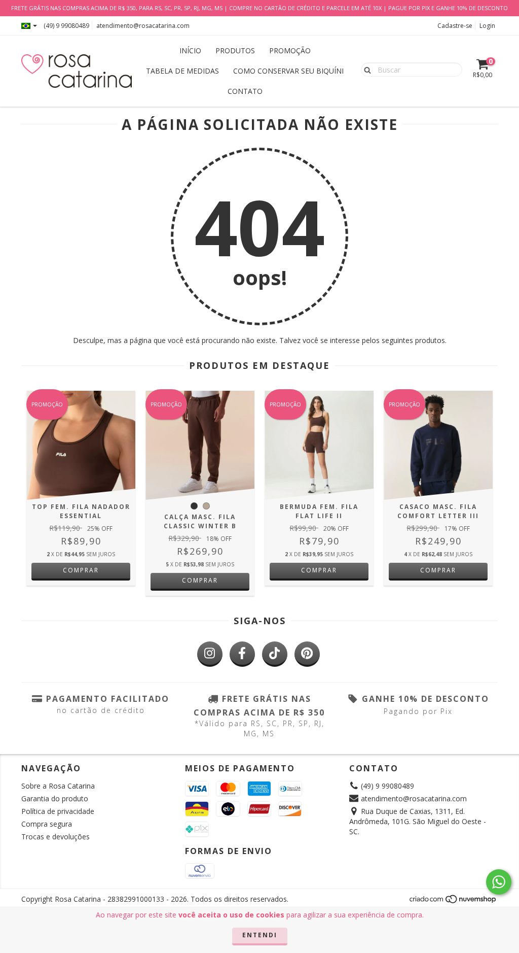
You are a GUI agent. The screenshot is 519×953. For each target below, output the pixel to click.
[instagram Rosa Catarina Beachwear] (210, 654)
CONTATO (245, 91)
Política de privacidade (57, 811)
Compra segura (46, 824)
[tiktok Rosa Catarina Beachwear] (274, 654)
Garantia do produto (54, 798)
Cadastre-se (454, 25)
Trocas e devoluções (55, 836)
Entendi (259, 935)
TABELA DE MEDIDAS (182, 71)
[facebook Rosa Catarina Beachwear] (242, 654)
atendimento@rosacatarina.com (143, 25)
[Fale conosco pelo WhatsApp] (498, 882)
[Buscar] (365, 69)
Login (487, 25)
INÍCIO (190, 50)
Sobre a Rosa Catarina (58, 786)
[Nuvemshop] (453, 902)
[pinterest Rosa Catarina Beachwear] (307, 654)
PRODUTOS (235, 50)
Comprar (81, 570)
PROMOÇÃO (290, 50)
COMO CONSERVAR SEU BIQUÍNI (288, 71)
